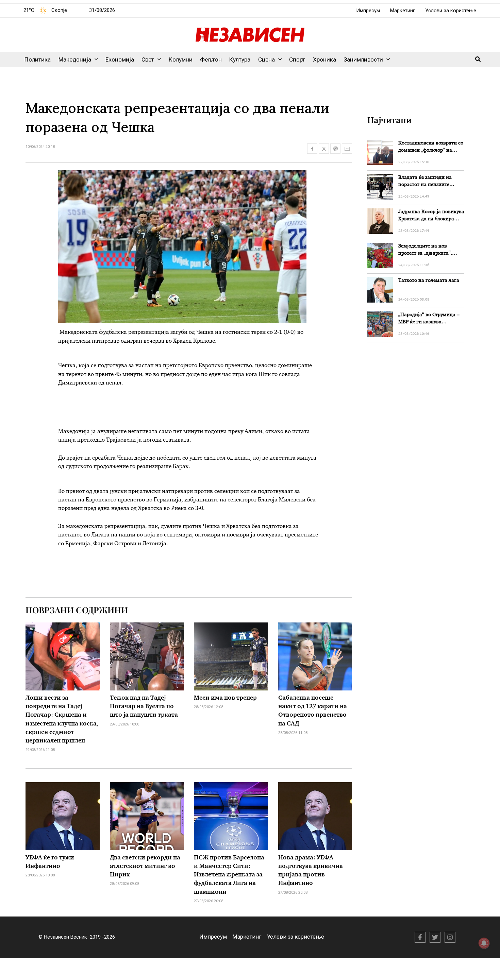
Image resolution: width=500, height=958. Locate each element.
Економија (119, 59)
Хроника (324, 59)
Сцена (266, 59)
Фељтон (211, 59)
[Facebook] (420, 937)
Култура (239, 59)
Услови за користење (450, 10)
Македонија (75, 59)
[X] (435, 937)
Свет (147, 59)
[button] (94, 59)
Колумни (181, 59)
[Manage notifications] (484, 943)
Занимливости (363, 59)
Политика (37, 59)
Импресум (368, 10)
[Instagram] (450, 937)
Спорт (297, 59)
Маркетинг (402, 10)
